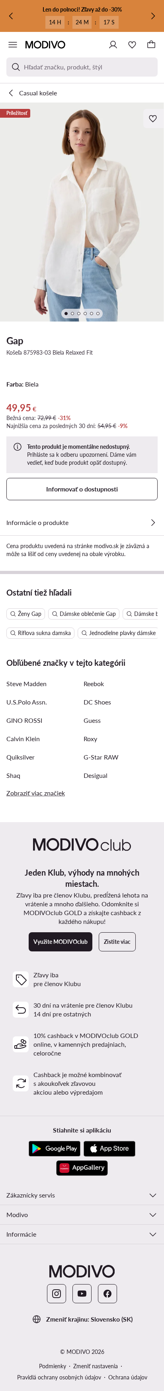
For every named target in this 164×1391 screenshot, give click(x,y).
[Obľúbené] (132, 44)
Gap (14, 340)
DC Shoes (97, 702)
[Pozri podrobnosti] (152, 522)
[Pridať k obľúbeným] (153, 118)
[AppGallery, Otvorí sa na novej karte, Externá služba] (82, 1168)
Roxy (90, 738)
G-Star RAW (101, 757)
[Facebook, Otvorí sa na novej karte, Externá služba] (107, 1293)
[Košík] (151, 44)
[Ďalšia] (152, 16)
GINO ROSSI (24, 720)
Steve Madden (26, 683)
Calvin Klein (23, 738)
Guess (92, 720)
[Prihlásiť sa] (113, 44)
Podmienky (52, 1366)
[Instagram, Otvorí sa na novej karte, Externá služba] (56, 1293)
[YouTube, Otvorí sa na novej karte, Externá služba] (82, 1293)
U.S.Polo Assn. (26, 702)
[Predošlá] (11, 16)
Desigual (95, 775)
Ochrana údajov (127, 1377)
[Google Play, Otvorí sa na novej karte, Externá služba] (54, 1149)
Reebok (94, 683)
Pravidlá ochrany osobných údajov (59, 1377)
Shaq (13, 775)
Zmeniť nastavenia (95, 1366)
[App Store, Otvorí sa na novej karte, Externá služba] (109, 1149)
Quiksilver (20, 757)
